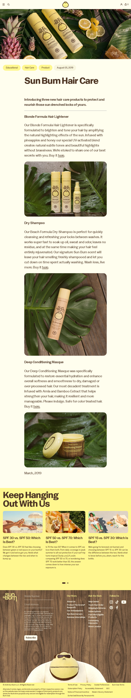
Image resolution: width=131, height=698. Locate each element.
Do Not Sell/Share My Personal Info (81, 695)
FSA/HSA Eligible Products (96, 616)
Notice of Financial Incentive (78, 692)
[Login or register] (121, 4)
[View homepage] (65, 4)
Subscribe (31, 637)
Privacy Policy (38, 630)
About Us (71, 601)
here (61, 155)
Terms (45, 628)
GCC (108, 688)
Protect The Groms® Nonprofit (76, 606)
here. (36, 406)
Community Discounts (93, 622)
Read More (22, 527)
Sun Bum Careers (74, 614)
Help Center (93, 601)
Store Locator (94, 626)
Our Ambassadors (75, 610)
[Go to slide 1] (64, 583)
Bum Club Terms (118, 685)
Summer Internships (76, 617)
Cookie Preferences (101, 685)
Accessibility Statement (94, 688)
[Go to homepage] (10, 597)
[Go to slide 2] (67, 583)
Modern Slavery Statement (102, 692)
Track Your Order (96, 605)
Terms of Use (72, 685)
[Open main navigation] (3, 4)
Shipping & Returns (96, 608)
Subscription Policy (75, 688)
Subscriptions (94, 611)
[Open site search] (9, 4)
